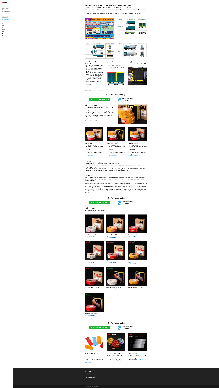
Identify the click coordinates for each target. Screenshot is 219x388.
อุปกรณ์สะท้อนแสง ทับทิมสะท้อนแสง (5, 17)
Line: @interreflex (88, 378)
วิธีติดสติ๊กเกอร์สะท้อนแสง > (98, 90)
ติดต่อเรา (3, 31)
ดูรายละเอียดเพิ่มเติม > (91, 155)
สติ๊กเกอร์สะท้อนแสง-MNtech (6, 12)
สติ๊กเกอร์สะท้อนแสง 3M (5, 9)
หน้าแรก (3, 6)
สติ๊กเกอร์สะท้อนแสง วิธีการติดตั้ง (6, 20)
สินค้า (3, 27)
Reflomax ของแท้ (112, 143)
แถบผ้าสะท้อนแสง (5, 22)
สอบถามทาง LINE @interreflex (99, 99)
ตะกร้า (3, 29)
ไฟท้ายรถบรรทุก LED (113, 353)
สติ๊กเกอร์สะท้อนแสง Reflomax (5, 14)
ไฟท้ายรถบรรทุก (5, 25)
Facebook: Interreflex (89, 380)
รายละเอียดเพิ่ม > (89, 362)
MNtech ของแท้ (133, 143)
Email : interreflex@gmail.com (90, 377)
